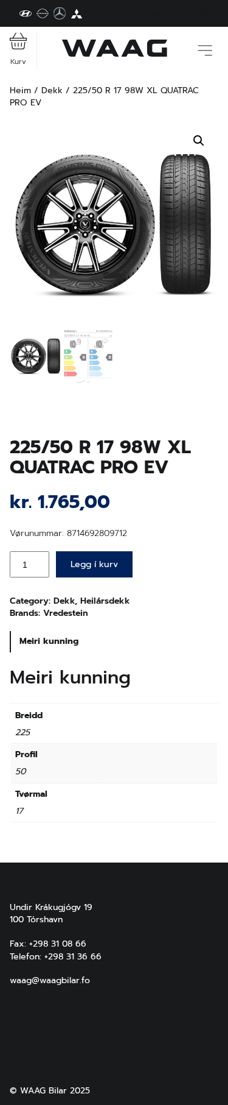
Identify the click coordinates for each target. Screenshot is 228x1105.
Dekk (52, 90)
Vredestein (65, 613)
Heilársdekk (105, 601)
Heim (20, 90)
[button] (199, 141)
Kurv (18, 61)
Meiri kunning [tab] (48, 641)
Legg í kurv (94, 564)
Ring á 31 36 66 (178, 13)
